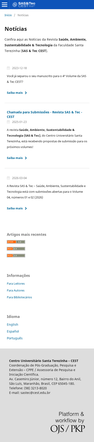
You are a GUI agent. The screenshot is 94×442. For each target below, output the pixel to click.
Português (15, 338)
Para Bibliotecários (19, 297)
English (12, 324)
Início (8, 15)
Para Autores (15, 290)
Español (13, 331)
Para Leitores (16, 283)
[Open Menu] (4, 4)
